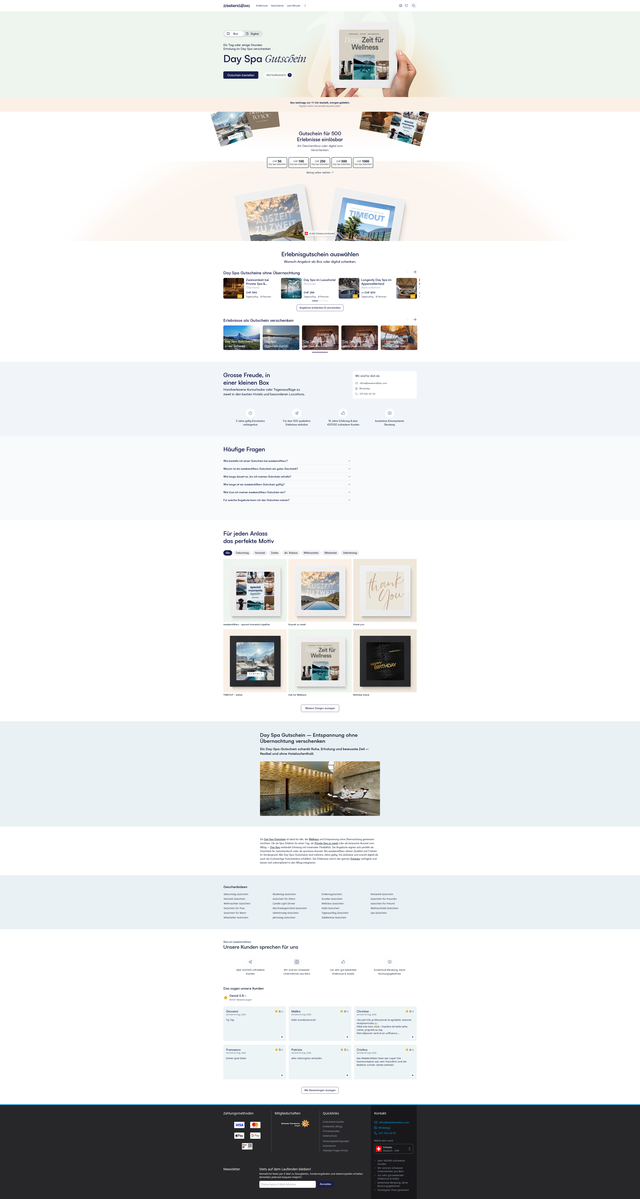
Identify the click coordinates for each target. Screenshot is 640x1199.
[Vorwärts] (408, 272)
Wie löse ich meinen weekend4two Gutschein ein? (254, 492)
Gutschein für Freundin (384, 898)
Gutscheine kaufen (333, 1121)
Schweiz (355, 858)
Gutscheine (277, 5)
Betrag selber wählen (318, 172)
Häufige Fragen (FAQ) (335, 1150)
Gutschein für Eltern (284, 898)
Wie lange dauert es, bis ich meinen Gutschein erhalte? (257, 476)
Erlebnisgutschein (332, 894)
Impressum (329, 1145)
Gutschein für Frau (234, 908)
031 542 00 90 (367, 393)
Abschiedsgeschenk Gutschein (290, 908)
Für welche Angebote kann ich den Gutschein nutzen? (256, 500)
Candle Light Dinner (284, 903)
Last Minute (293, 5)
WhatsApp (364, 388)
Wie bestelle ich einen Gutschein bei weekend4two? (255, 461)
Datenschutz (330, 1135)
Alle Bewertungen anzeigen (320, 1090)
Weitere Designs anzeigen (320, 708)
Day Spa (275, 847)
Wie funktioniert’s (278, 75)
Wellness (314, 839)
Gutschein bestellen (240, 75)
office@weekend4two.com (373, 383)
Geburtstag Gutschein (236, 894)
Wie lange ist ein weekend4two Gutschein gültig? (253, 484)
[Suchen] (414, 6)
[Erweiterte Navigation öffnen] (306, 6)
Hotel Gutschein (331, 908)
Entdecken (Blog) (332, 1126)
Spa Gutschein (379, 912)
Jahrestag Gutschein (284, 917)
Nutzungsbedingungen (336, 1141)
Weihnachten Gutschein (237, 903)
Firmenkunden (331, 1131)
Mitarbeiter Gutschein (236, 917)
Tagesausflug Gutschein (335, 912)
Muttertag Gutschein (284, 894)
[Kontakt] (400, 6)
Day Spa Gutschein (275, 839)
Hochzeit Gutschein (234, 898)
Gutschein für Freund (383, 903)
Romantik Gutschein (382, 894)
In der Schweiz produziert (322, 233)
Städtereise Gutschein (334, 917)
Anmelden (325, 1184)
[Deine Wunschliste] (406, 6)
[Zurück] (415, 272)
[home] (236, 6)
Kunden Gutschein (332, 898)
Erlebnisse (262, 5)
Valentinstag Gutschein (286, 912)
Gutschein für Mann (235, 912)
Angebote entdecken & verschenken (320, 307)
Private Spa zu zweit (326, 843)
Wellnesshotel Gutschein (384, 908)
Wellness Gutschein (333, 903)
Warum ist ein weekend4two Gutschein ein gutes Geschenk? (260, 468)
